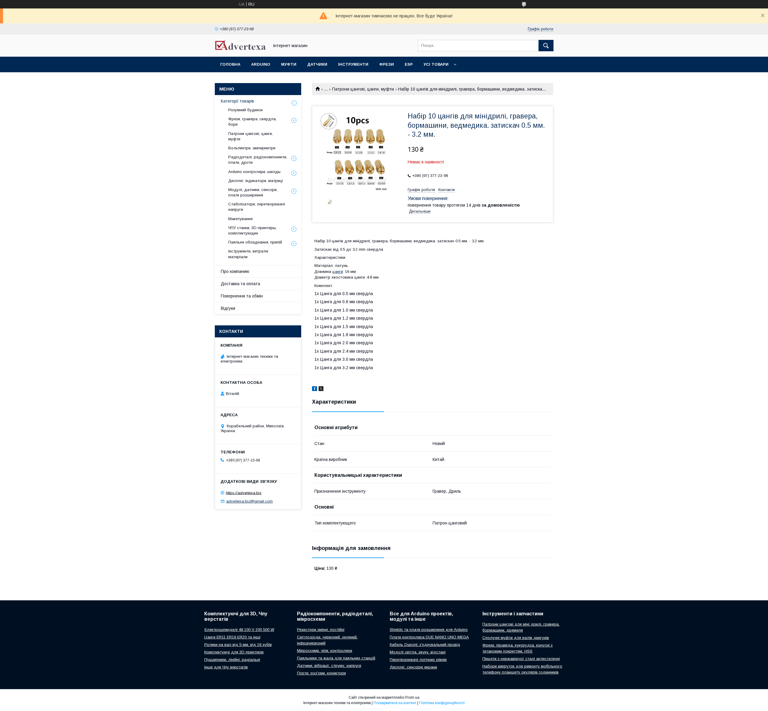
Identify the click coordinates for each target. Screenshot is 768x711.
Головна (230, 64)
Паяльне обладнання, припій (255, 242)
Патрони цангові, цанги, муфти (363, 89)
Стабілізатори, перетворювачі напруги (256, 207)
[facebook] (314, 389)
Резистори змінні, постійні (320, 629)
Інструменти (353, 64)
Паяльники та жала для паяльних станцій (336, 658)
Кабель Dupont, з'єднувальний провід (425, 644)
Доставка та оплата (240, 283)
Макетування (240, 219)
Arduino (260, 64)
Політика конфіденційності (442, 703)
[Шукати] (546, 45)
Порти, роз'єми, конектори (321, 673)
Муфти (288, 64)
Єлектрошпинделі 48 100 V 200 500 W (239, 629)
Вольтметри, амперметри (251, 148)
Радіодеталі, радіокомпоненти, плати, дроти (257, 160)
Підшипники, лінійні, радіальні (232, 659)
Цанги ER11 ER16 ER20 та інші (232, 637)
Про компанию (235, 271)
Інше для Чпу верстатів (226, 667)
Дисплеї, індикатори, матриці (255, 180)
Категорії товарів (237, 101)
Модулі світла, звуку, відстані (418, 652)
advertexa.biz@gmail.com (249, 501)
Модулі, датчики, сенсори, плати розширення (253, 192)
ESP (409, 64)
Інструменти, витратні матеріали (248, 254)
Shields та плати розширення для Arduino (429, 629)
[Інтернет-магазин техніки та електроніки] (240, 48)
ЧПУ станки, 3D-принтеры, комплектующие (252, 230)
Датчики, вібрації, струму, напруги (329, 665)
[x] (321, 389)
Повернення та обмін (242, 296)
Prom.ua (412, 697)
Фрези (386, 64)
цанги (337, 271)
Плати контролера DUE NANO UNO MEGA (429, 637)
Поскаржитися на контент (395, 703)
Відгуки (228, 308)
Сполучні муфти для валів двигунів (515, 637)
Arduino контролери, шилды (254, 171)
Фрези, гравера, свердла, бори (252, 122)
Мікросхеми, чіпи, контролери (324, 650)
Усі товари (436, 64)
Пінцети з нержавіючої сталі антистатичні (521, 658)
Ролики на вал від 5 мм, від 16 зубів (238, 644)
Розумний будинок (245, 110)
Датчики (317, 64)
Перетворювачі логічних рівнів (418, 659)
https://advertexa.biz (244, 492)
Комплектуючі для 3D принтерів (234, 652)
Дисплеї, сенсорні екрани (413, 667)
